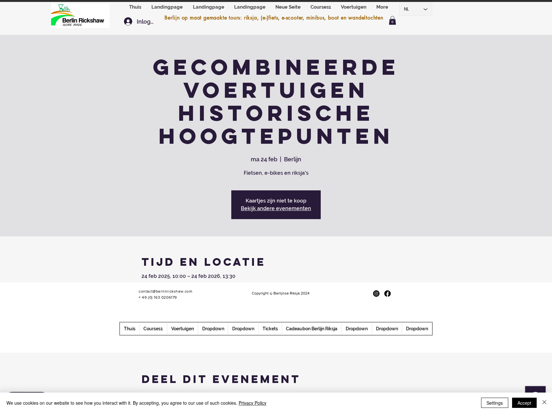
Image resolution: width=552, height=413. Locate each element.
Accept (524, 403)
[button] (353, 7)
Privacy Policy (252, 403)
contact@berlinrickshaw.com (166, 291)
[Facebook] (387, 293)
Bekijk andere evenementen (276, 208)
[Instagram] (376, 293)
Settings (495, 403)
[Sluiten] (544, 403)
